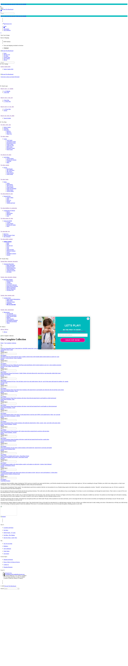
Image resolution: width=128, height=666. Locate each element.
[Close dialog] (88, 318)
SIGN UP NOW (72, 340)
